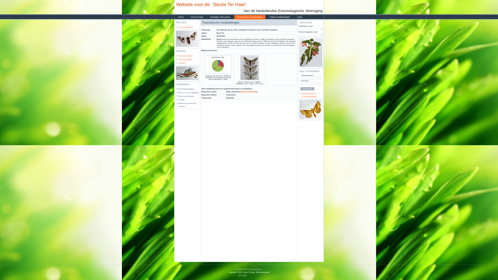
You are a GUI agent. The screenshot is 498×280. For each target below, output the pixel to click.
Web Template (242, 275)
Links (299, 17)
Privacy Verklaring (186, 27)
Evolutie (182, 63)
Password (304, 81)
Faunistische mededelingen (250, 17)
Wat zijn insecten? (186, 56)
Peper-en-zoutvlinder (248, 92)
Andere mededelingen (280, 17)
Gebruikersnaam (307, 75)
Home (181, 17)
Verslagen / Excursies (220, 17)
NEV (246, 269)
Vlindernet (239, 269)
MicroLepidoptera (256, 269)
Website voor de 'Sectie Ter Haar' (211, 4)
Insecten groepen (185, 59)
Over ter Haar (197, 17)
